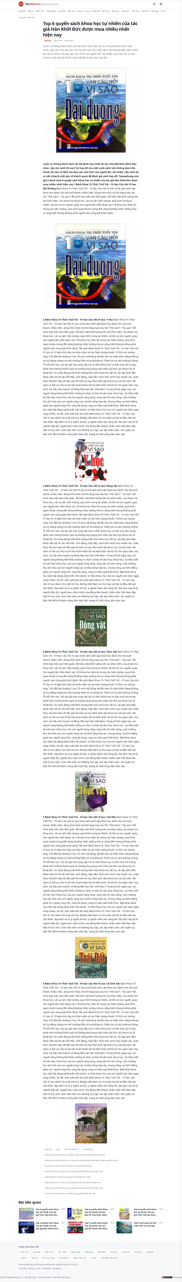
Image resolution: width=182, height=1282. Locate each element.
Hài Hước (155, 11)
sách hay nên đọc (71, 1149)
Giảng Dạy (88, 1252)
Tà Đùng (137, 1252)
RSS (39, 1268)
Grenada (37, 1252)
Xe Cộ (88, 11)
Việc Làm (115, 11)
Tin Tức (164, 11)
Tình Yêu (145, 11)
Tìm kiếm (23, 1268)
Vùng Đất (150, 1252)
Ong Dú (23, 1258)
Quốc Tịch (24, 1252)
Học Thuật (62, 1252)
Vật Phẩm (102, 1252)
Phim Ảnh (40, 11)
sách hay (48, 1149)
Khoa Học (125, 11)
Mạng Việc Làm (79, 1258)
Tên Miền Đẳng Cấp (109, 1258)
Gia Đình (22, 11)
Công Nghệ (51, 11)
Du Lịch (80, 11)
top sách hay (88, 1149)
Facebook (56, 1268)
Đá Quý (113, 1252)
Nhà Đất (96, 11)
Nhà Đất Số (64, 1258)
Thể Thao (135, 11)
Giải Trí (31, 11)
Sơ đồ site (46, 1268)
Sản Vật (34, 1258)
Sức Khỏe (61, 11)
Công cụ (32, 1268)
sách (58, 1149)
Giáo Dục (71, 11)
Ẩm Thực (105, 11)
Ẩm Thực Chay (48, 1258)
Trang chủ (22, 17)
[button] (154, 4)
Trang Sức (125, 1252)
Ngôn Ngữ (75, 1252)
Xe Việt (94, 1258)
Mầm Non (49, 1252)
